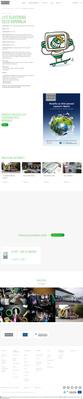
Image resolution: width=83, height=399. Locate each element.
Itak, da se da (26, 365)
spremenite (2, 398)
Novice (25, 358)
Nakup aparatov (16, 370)
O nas (48, 350)
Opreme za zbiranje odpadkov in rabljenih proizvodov (4, 369)
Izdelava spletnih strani (26, 392)
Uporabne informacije (26, 379)
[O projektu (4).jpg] (14, 313)
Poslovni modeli (16, 377)
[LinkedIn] (76, 387)
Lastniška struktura (49, 355)
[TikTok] (80, 387)
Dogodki (25, 361)
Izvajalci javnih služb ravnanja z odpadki (39, 363)
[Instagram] (68, 387)
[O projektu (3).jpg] (69, 296)
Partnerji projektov (39, 355)
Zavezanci (38, 358)
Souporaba (15, 367)
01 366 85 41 (28, 387)
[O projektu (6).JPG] (69, 313)
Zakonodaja (26, 372)
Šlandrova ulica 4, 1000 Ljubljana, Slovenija (11, 387)
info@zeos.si (39, 387)
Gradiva (25, 368)
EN (81, 2)
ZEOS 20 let (58, 3)
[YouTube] (72, 387)
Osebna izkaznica (50, 360)
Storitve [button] (24, 3)
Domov (3, 8)
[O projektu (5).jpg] (41, 313)
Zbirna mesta (15, 355)
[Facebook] (64, 387)
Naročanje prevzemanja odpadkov (3, 361)
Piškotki (20, 392)
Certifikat (26, 375)
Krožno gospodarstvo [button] (34, 3)
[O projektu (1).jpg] (14, 296)
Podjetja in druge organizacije (39, 369)
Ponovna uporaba (16, 363)
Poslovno (75, 2)
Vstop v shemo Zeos (4, 355)
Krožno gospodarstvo (16, 351)
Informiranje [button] (45, 3)
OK (81, 398)
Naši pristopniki (50, 367)
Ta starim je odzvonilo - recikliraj (61, 356)
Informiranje (10, 8)
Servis (14, 373)
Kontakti (48, 363)
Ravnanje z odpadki (15, 359)
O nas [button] (52, 3)
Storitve (3, 350)
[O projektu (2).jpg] (41, 296)
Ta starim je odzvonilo (61, 351)
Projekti (17, 8)
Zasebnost (17, 392)
